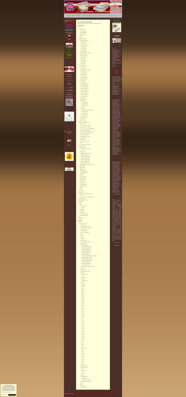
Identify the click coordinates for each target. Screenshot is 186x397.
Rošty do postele (82, 139)
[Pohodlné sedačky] (93, 13)
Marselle (83, 333)
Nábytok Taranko (83, 168)
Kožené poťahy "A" (85, 102)
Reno (83, 350)
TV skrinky (82, 364)
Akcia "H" (82, 150)
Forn (82, 309)
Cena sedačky (82, 212)
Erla (82, 306)
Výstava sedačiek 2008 (84, 91)
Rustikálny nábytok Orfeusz (86, 251)
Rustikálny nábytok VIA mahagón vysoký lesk (89, 255)
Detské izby (82, 181)
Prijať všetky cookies (12, 394)
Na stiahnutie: (82, 210)
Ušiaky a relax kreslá (83, 79)
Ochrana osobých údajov (84, 213)
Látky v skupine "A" (85, 111)
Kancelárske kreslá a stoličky (86, 379)
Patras (83, 344)
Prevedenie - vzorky (83, 99)
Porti (82, 345)
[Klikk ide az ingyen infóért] (116, 42)
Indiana (83, 316)
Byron (83, 300)
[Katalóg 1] (69, 47)
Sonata (83, 354)
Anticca (83, 286)
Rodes (83, 351)
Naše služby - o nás (83, 29)
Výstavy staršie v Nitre (84, 96)
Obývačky (81, 175)
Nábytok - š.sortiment (112, 15)
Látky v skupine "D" (85, 116)
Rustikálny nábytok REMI (86, 263)
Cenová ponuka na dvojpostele (86, 125)
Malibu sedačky (83, 46)
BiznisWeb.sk (119, 395)
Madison (83, 331)
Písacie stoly (84, 277)
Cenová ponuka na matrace (85, 136)
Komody (81, 189)
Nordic (83, 339)
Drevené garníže (83, 385)
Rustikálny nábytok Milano (85, 159)
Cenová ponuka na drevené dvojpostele (87, 128)
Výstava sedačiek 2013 (84, 85)
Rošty (83, 368)
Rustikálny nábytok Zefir (85, 161)
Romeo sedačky (83, 58)
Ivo (82, 319)
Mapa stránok (81, 218)
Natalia (83, 337)
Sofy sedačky (83, 63)
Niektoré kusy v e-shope (83, 223)
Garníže (81, 384)
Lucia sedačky (83, 43)
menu (81, 37)
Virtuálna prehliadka (83, 32)
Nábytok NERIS (82, 167)
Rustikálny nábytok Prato (86, 252)
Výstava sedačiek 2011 (84, 88)
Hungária (82, 207)
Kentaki (83, 323)
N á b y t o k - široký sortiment (85, 241)
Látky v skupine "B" (85, 113)
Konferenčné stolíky (83, 117)
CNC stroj (81, 195)
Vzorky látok (83, 108)
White (83, 361)
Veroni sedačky (83, 60)
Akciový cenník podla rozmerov (86, 133)
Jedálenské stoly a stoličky (85, 271)
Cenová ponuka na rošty (85, 141)
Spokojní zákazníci (82, 198)
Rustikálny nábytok (83, 151)
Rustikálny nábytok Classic (86, 247)
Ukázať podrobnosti (4, 394)
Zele (82, 362)
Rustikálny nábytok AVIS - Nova (86, 153)
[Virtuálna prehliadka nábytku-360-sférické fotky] (69, 170)
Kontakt (80, 203)
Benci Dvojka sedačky (84, 55)
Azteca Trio (83, 289)
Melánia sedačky (83, 74)
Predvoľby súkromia (67, 395)
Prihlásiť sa (114, 1)
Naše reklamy (81, 201)
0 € (120, 6)
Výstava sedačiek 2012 (84, 86)
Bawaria (83, 292)
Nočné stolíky (84, 370)
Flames (83, 308)
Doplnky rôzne (81, 190)
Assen (83, 288)
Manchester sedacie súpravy (85, 69)
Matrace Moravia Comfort (84, 134)
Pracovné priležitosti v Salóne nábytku (85, 193)
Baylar (83, 294)
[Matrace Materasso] (116, 31)
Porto (83, 347)
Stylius (83, 356)
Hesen (83, 311)
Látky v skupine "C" (85, 114)
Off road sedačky (83, 48)
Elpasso (83, 305)
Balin (83, 291)
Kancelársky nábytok (83, 184)
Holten (83, 313)
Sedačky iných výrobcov (87, 15)
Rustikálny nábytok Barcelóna (86, 156)
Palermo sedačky (83, 49)
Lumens (83, 328)
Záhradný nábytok (83, 178)
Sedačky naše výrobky (76, 15)
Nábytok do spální (83, 179)
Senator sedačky (83, 75)
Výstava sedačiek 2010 (84, 89)
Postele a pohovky (85, 274)
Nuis (82, 340)
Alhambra (83, 285)
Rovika (83, 353)
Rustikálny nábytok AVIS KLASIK (87, 260)
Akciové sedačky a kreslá (85, 232)
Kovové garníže (83, 387)
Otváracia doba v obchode (83, 199)
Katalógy (81, 35)
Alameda (83, 283)
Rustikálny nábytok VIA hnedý (87, 257)
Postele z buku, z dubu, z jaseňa (85, 127)
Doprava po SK (81, 192)
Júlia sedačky (83, 68)
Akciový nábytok (82, 147)
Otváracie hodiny (83, 34)
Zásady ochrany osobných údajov (76, 395)
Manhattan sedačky (84, 44)
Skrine (83, 275)
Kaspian (83, 320)
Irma (82, 317)
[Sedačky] (69, 132)
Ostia (83, 342)
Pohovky (81, 142)
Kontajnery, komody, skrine (86, 381)
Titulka (68, 15)
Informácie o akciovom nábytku (86, 148)
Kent (82, 322)
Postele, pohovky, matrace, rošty (99, 15)
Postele (82, 235)
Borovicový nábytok (83, 176)
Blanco (83, 297)
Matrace (82, 237)
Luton (83, 330)
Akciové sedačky (82, 97)
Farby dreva (83, 106)
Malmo (83, 334)
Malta (83, 336)
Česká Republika (83, 206)
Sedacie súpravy (82, 224)
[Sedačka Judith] (69, 71)
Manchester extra (84, 71)
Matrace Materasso (83, 137)
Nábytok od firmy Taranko (85, 162)
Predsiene (82, 268)
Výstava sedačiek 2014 (84, 83)
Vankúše (81, 382)
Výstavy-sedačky (82, 82)
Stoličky (81, 187)
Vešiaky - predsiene (83, 170)
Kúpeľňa (82, 375)
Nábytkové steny (84, 280)
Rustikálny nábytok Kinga (85, 158)
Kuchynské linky (82, 173)
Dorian (83, 303)
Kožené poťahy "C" (85, 105)
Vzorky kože (83, 100)
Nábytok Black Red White (84, 172)
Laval (83, 325)
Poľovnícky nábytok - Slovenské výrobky (86, 164)
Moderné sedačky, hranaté (84, 40)
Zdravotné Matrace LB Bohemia (85, 130)
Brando (83, 299)
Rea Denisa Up (84, 348)
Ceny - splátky (82, 119)
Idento (83, 314)
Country (83, 302)
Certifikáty (81, 209)
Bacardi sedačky (83, 54)
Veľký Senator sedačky (84, 77)
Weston (83, 359)
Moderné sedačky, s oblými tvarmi (85, 52)
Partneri (81, 204)
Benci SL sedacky (84, 66)
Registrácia (119, 1)
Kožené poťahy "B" (85, 103)
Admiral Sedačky (83, 41)
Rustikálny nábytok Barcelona (87, 246)
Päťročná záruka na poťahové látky (87, 110)
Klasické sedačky (83, 65)
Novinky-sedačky (83, 80)
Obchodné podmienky (83, 215)
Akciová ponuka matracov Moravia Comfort (87, 131)
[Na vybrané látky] (69, 160)
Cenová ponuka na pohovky (85, 144)
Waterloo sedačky (84, 51)
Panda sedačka (83, 57)
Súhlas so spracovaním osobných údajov (86, 196)
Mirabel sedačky (83, 72)
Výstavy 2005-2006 (84, 94)
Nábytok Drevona (83, 165)
